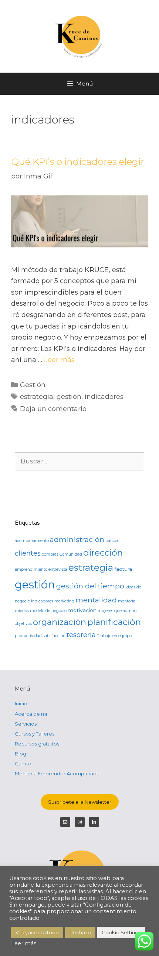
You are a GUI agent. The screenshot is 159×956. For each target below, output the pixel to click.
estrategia (36, 397)
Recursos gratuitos (37, 744)
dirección (103, 552)
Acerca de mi (31, 714)
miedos (22, 610)
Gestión (32, 385)
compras (50, 554)
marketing (64, 601)
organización (59, 622)
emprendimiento (31, 569)
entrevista (57, 569)
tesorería (81, 635)
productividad (28, 635)
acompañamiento (32, 540)
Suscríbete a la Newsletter (79, 802)
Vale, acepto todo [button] (37, 932)
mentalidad (96, 599)
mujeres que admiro (117, 610)
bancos (112, 540)
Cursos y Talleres (34, 734)
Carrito (23, 763)
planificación (114, 622)
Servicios (26, 724)
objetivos (23, 623)
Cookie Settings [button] (121, 932)
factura (123, 569)
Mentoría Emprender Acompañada (57, 773)
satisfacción (54, 635)
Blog (20, 754)
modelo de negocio (48, 610)
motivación (82, 610)
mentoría (126, 601)
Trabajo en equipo (114, 635)
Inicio (21, 703)
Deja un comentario (53, 409)
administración (77, 539)
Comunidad (71, 554)
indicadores (104, 397)
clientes (28, 553)
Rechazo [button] (80, 932)
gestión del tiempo (90, 585)
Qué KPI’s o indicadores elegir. (78, 161)
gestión (69, 397)
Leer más (59, 360)
